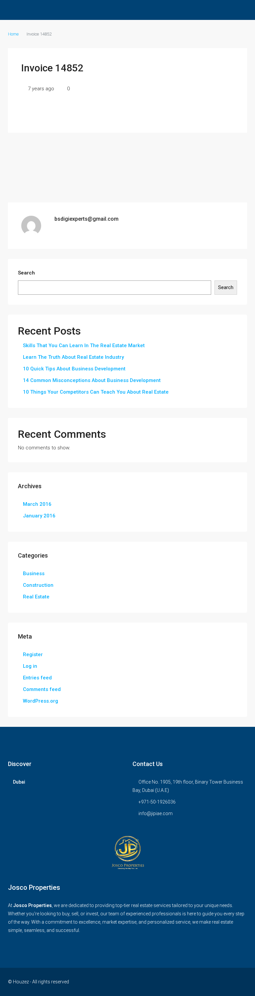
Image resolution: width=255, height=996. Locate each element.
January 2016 (39, 516)
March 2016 (37, 504)
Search (26, 273)
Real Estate (36, 597)
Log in (30, 666)
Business (33, 573)
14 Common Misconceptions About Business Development (92, 380)
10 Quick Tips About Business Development (74, 369)
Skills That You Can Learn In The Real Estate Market (84, 345)
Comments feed (42, 689)
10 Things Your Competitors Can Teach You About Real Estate (96, 392)
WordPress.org (40, 701)
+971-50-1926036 (157, 801)
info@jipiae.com (155, 813)
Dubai (19, 782)
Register (33, 654)
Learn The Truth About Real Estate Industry (73, 357)
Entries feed (37, 678)
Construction (38, 585)
